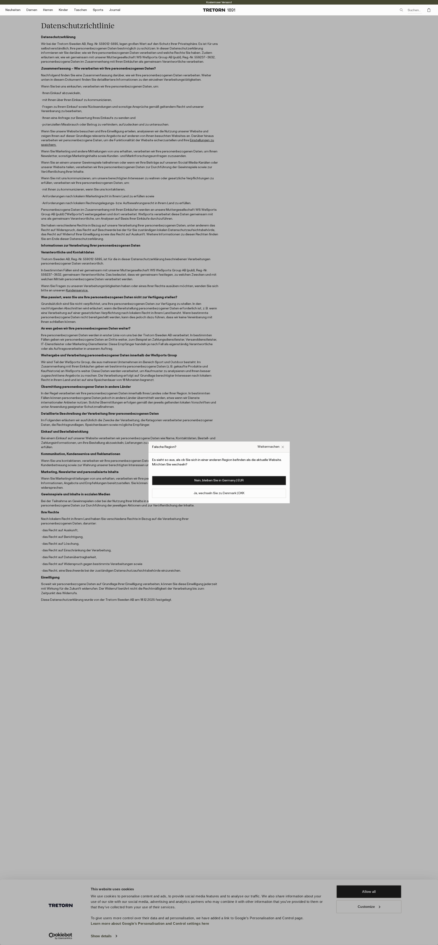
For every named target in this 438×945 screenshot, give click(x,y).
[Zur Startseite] (219, 10)
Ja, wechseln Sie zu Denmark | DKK (219, 493)
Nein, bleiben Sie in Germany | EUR (219, 480)
